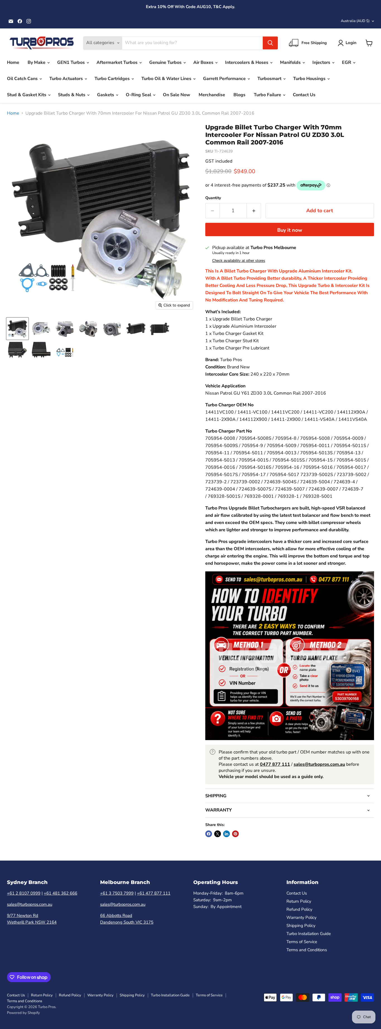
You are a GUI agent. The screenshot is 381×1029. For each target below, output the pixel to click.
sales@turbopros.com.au (29, 904)
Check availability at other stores (238, 261)
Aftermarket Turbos (118, 62)
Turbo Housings (310, 79)
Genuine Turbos (166, 62)
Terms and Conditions (306, 950)
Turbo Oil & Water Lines (166, 79)
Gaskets (106, 95)
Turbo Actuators (66, 79)
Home (13, 62)
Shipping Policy (300, 925)
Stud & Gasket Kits (27, 95)
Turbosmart (270, 79)
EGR (347, 62)
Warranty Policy (301, 917)
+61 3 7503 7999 (117, 893)
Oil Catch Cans (23, 79)
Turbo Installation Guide (308, 933)
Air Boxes (203, 62)
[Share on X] (217, 833)
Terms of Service (301, 942)
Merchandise (212, 95)
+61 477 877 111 (153, 893)
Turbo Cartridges (113, 79)
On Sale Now (176, 95)
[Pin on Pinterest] (235, 833)
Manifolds (291, 62)
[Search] (270, 43)
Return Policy (298, 901)
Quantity (213, 198)
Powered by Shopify (23, 1012)
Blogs (239, 95)
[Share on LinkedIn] (226, 833)
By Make (37, 62)
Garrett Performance (225, 79)
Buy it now (289, 230)
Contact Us (304, 95)
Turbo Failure (268, 95)
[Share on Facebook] (208, 833)
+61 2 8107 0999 (23, 893)
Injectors (321, 62)
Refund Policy (299, 909)
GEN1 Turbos (71, 62)
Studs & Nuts (72, 95)
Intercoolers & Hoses (247, 62)
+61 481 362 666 (60, 893)
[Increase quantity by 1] (254, 210)
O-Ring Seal (139, 95)
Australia (355, 20)
